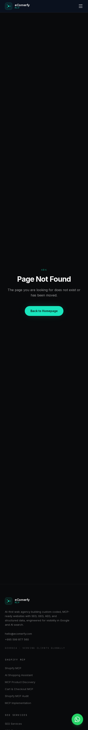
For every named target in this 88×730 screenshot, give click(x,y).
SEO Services (13, 723)
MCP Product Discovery (20, 682)
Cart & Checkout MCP (19, 689)
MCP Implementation (18, 703)
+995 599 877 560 (17, 639)
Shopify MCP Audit (17, 696)
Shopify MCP (13, 668)
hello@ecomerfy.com (18, 633)
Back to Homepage (44, 311)
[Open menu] (80, 6)
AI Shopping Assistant (19, 675)
